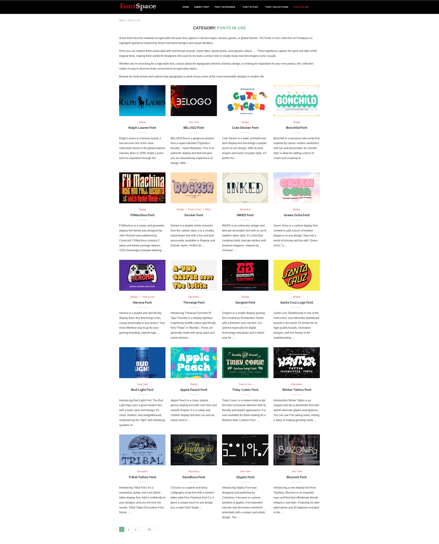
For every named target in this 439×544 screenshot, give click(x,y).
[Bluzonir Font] (297, 449)
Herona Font (142, 302)
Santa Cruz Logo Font (296, 302)
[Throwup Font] (194, 275)
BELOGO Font (193, 127)
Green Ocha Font (297, 215)
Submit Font (201, 7)
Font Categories (225, 7)
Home (185, 7)
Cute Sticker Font (245, 127)
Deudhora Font (193, 477)
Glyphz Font (245, 477)
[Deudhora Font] (194, 449)
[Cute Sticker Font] (245, 100)
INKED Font (245, 215)
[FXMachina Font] (142, 187)
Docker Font (194, 215)
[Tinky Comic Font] (245, 362)
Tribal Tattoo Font (142, 477)
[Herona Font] (142, 275)
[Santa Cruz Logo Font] (297, 275)
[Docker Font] (194, 187)
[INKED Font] (245, 187)
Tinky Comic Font (245, 390)
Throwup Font (194, 302)
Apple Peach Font (193, 390)
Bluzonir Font (297, 477)
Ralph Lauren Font (142, 127)
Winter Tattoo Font (296, 390)
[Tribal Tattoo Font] (142, 449)
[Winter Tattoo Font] (297, 362)
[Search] (318, 7)
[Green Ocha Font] (297, 187)
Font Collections (277, 7)
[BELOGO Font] (194, 100)
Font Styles (250, 7)
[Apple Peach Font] (194, 362)
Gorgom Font (245, 302)
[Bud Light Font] (142, 362)
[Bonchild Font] (297, 100)
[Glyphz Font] (245, 449)
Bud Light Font (142, 390)
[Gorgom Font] (245, 275)
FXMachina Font (142, 215)
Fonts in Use (301, 7)
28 (149, 529)
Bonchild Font (296, 127)
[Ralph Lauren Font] (142, 100)
